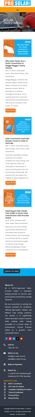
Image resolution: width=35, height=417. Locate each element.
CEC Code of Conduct (16, 387)
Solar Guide (9, 223)
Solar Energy (10, 149)
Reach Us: (12, 370)
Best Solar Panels (17, 73)
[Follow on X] (17, 338)
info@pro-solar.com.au (16, 356)
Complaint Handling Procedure (20, 389)
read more (10, 110)
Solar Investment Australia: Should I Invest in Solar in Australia (17, 140)
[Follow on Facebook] (6, 338)
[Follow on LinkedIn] (13, 338)
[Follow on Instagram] (10, 338)
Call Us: (11, 345)
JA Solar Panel (20, 220)
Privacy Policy (13, 395)
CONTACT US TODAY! (12, 271)
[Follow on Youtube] (21, 338)
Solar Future (20, 149)
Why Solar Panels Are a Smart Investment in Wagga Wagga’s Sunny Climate (15, 64)
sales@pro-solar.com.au (17, 359)
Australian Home (22, 146)
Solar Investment (21, 223)
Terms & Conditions (15, 392)
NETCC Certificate (15, 384)
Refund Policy (13, 398)
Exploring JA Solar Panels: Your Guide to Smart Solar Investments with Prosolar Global (17, 214)
